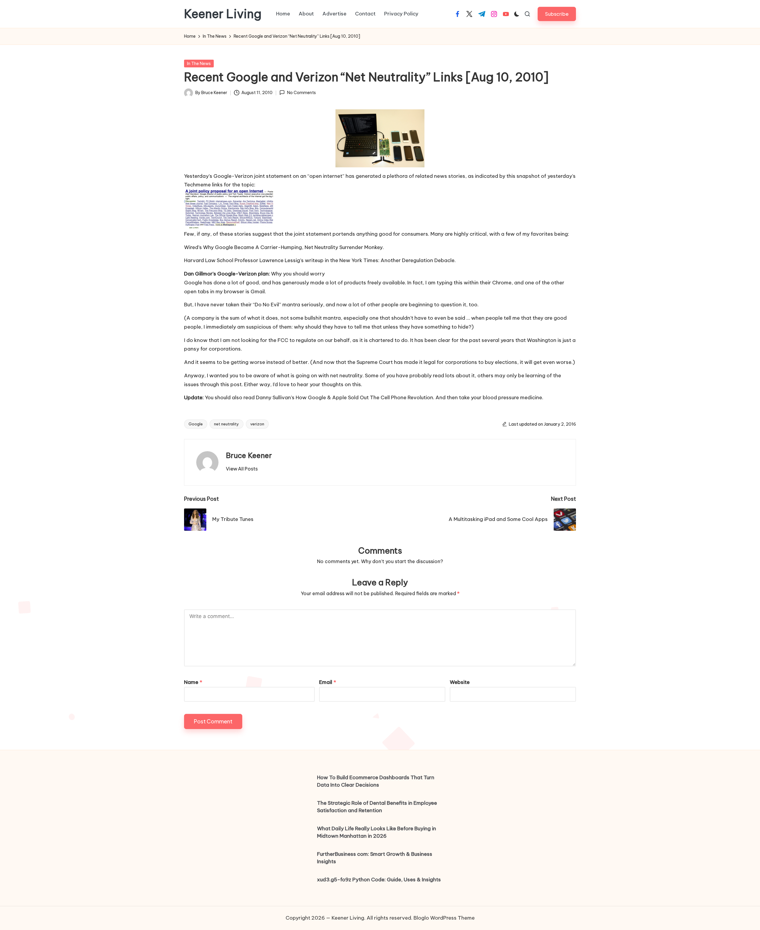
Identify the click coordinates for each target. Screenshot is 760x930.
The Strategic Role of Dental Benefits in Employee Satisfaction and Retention (377, 807)
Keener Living (223, 13)
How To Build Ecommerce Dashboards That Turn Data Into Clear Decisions (375, 781)
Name (193, 682)
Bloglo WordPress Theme (444, 918)
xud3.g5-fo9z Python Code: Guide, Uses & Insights (379, 879)
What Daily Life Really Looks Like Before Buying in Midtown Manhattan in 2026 (376, 832)
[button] (557, 14)
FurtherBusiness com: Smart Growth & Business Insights (374, 858)
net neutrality (226, 424)
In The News (199, 63)
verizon (257, 424)
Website (460, 682)
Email (327, 682)
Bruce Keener (249, 455)
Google (196, 424)
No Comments (301, 92)
